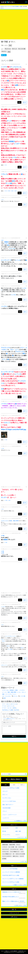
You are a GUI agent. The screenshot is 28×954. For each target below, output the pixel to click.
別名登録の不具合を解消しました (10, 896)
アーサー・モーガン (7, 708)
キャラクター (5, 828)
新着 (14, 784)
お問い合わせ (14, 916)
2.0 (2, 389)
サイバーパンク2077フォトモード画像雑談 (13, 878)
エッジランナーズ (6, 260)
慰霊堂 (6, 539)
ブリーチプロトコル (14, 849)
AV (13, 853)
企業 (16, 85)
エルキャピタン (5, 520)
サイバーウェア (5, 849)
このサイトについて (14, 913)
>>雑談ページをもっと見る (19, 884)
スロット (7, 422)
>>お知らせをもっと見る (20, 905)
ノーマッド (4, 847)
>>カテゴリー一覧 (21, 837)
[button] (4, 435)
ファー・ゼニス (6, 704)
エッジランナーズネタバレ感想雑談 (11, 872)
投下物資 (4, 858)
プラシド (4, 811)
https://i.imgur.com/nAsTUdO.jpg (13, 429)
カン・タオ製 (11, 847)
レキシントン (4, 665)
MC (16, 847)
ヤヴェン (18, 844)
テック (15, 48)
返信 (19, 102)
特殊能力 (12, 141)
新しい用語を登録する (14, 779)
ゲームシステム (6, 834)
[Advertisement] (14, 24)
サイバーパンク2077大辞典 (11, 6)
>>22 (11, 191)
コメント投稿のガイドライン (9, 718)
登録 (10, 45)
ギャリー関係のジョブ (14, 851)
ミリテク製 (22, 48)
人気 (5, 784)
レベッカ (17, 260)
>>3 (2, 199)
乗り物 (4, 831)
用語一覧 (14, 909)
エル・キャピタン (6, 696)
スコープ (22, 856)
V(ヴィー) (4, 794)
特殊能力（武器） (14, 690)
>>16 (8, 191)
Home (2, 6)
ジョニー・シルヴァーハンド (9, 814)
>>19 (9, 500)
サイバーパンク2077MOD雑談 (9, 868)
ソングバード (5, 818)
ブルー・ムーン (14, 349)
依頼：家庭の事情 (12, 692)
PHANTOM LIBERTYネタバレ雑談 (10, 875)
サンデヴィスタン (6, 798)
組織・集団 (18, 831)
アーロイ (4, 706)
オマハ (4, 51)
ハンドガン (13, 294)
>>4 (5, 191)
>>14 (5, 439)
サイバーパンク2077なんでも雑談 (10, 788)
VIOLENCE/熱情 (6, 808)
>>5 (5, 165)
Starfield (16, 710)
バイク (22, 851)
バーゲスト (4, 306)
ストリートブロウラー (6, 856)
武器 (21, 6)
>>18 (5, 500)
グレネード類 (21, 847)
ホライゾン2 (14, 704)
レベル (14, 157)
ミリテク (4, 67)
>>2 (2, 240)
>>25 (15, 191)
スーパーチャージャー (10, 636)
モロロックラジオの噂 (20, 853)
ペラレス (4, 174)
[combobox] (14, 774)
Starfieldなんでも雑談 (7, 710)
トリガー (17, 144)
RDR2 (14, 708)
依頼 (11, 520)
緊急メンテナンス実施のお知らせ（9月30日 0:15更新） (14, 901)
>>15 (2, 535)
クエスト (17, 834)
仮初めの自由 (5, 844)
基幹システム (15, 856)
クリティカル (12, 248)
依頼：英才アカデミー (7, 804)
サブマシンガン (5, 851)
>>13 (2, 448)
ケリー (4, 359)
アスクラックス (5, 347)
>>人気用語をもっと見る (20, 820)
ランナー (4, 497)
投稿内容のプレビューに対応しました (11, 892)
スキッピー (5, 791)
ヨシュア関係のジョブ (6, 853)
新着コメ (22, 784)
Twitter (4, 55)
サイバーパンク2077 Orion (9, 801)
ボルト (2, 639)
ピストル (8, 48)
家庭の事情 (15, 520)
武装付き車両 (12, 844)
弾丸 (2, 90)
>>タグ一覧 (23, 861)
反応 (13, 181)
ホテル (21, 849)
